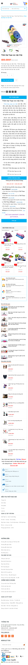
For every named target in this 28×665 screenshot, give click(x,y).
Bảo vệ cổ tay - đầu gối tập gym (8, 574)
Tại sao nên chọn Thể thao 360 (8, 583)
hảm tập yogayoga (13, 85)
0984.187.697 (14, 291)
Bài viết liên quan (5, 304)
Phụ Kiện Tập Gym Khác (7, 569)
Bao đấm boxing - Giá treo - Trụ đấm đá (10, 600)
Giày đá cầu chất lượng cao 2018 (16, 375)
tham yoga (21, 85)
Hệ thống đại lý (4, 552)
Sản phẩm (3, 505)
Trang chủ (3, 500)
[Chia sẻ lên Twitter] (10, 92)
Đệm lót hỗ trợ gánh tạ (6, 572)
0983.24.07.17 (9, 292)
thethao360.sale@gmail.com (7, 629)
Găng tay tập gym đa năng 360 (15, 394)
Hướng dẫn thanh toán (6, 547)
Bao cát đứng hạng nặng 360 (15, 420)
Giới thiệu (3, 502)
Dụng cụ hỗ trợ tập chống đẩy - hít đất (10, 577)
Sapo (9, 652)
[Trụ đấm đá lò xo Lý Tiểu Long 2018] (5, 431)
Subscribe (24, 645)
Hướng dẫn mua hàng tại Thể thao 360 (10, 541)
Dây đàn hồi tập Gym (6, 561)
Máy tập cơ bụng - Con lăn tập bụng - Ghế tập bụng (13, 522)
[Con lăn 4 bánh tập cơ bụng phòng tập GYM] (5, 451)
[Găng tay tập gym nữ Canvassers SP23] (5, 366)
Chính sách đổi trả (5, 589)
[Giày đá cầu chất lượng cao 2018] (5, 376)
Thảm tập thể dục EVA (20, 243)
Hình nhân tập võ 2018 (13, 411)
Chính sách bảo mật (6, 586)
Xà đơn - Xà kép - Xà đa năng (8, 519)
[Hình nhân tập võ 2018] (5, 413)
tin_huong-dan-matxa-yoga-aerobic (10, 87)
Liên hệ (3, 511)
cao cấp (7, 85)
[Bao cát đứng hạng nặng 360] (5, 422)
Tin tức (3, 508)
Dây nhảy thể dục (5, 564)
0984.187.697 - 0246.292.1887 (9, 628)
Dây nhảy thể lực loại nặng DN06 (16, 402)
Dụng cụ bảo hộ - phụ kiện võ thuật (9, 608)
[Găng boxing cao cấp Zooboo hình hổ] (5, 441)
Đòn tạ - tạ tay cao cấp (6, 525)
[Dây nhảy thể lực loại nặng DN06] (5, 404)
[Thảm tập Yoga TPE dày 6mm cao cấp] (5, 385)
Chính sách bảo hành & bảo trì (8, 591)
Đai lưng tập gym (5, 566)
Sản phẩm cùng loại (8, 227)
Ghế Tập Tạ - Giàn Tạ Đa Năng (8, 516)
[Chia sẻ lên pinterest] (13, 92)
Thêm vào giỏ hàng (7, 80)
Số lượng (3, 72)
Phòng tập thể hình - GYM (7, 527)
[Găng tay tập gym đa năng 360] (5, 395)
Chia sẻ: (3, 91)
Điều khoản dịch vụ (5, 550)
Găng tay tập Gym (5, 558)
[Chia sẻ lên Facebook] (7, 92)
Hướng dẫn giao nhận (6, 544)
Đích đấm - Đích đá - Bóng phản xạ (9, 605)
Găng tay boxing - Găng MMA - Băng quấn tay (12, 603)
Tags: (3, 85)
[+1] (15, 92)
